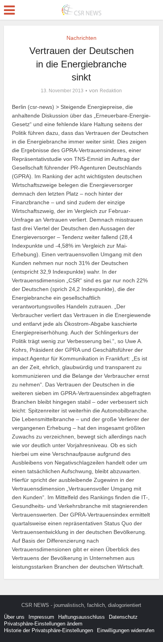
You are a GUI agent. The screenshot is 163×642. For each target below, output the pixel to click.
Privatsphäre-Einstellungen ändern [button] (43, 624)
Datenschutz (123, 617)
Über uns (14, 617)
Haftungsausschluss (81, 617)
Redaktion (111, 90)
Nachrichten (81, 38)
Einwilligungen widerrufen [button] (125, 630)
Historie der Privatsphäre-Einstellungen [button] (48, 630)
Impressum (41, 617)
